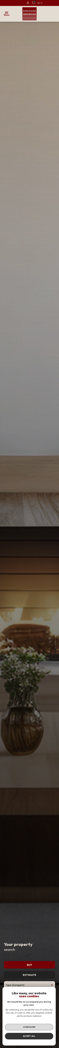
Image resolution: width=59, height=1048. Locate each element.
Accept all (29, 1035)
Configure (29, 1026)
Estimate (29, 975)
